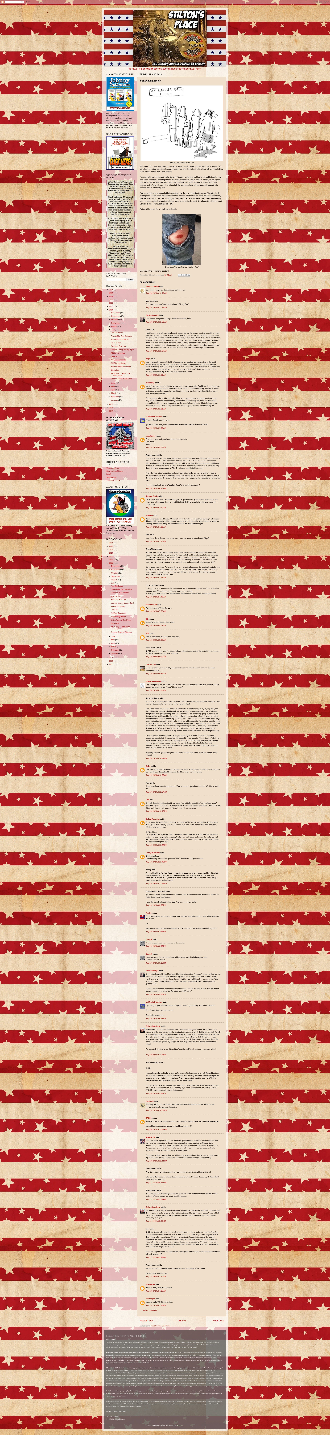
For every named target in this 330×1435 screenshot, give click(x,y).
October (114, 320)
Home (182, 1320)
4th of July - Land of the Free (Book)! (120, 374)
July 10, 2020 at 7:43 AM (156, 541)
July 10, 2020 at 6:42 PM (156, 1018)
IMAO (108, 474)
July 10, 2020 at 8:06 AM (156, 626)
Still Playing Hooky (118, 363)
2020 (111, 310)
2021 (111, 306)
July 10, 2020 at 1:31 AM (156, 375)
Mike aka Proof (152, 287)
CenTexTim (151, 665)
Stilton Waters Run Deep (121, 367)
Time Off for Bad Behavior (121, 336)
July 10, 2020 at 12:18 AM (156, 308)
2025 (111, 293)
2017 (111, 411)
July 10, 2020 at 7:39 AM (156, 527)
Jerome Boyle (152, 496)
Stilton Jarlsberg (153, 1026)
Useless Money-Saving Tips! (122, 350)
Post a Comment (150, 1310)
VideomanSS (151, 605)
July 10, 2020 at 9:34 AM (156, 674)
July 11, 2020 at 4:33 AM (156, 1183)
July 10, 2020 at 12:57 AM (156, 351)
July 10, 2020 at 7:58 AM (156, 611)
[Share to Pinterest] (189, 275)
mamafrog (150, 383)
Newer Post (146, 1320)
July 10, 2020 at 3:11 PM (156, 963)
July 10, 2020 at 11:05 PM (156, 1129)
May (113, 386)
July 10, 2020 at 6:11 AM (156, 488)
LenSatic (150, 1101)
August (114, 326)
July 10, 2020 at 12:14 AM (156, 293)
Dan (147, 800)
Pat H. (148, 913)
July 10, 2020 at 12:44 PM (156, 845)
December (115, 313)
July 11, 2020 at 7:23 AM (156, 1199)
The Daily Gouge (113, 480)
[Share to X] (184, 275)
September (116, 323)
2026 (111, 290)
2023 (111, 300)
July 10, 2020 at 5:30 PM (156, 994)
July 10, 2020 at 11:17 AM (156, 792)
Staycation (115, 370)
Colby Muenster (153, 819)
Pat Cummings (152, 315)
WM (147, 633)
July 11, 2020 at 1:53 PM (156, 1257)
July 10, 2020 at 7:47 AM (156, 578)
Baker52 (149, 515)
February (115, 397)
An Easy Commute (118, 360)
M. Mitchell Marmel (154, 417)
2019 (111, 404)
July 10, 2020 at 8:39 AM (156, 640)
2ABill (148, 1118)
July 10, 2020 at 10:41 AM (156, 758)
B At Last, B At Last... (119, 346)
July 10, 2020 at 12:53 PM (156, 884)
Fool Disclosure (117, 333)
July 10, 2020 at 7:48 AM (156, 597)
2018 (111, 408)
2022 (111, 303)
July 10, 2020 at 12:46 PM (156, 862)
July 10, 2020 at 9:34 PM (156, 1093)
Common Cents (112, 468)
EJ (147, 619)
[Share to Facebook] (186, 275)
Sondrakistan (111, 477)
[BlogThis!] (181, 275)
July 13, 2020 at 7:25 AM (156, 1291)
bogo (148, 359)
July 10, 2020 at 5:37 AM (156, 447)
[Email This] (179, 275)
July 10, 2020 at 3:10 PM (156, 946)
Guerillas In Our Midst (120, 339)
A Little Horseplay (118, 353)
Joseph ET (150, 1137)
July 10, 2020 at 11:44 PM (156, 1161)
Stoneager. (150, 1284)
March (114, 393)
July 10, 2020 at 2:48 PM (156, 932)
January (114, 400)
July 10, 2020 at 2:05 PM (156, 905)
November (115, 316)
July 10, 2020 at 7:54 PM (156, 1055)
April (113, 390)
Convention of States (114, 471)
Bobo (148, 766)
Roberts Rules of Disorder (121, 379)
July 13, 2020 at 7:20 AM (156, 1277)
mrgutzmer (150, 436)
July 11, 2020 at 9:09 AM (156, 1221)
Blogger (179, 1425)
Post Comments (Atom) (160, 1326)
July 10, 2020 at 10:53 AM (156, 775)
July (113, 330)
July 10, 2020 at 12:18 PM (156, 811)
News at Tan (116, 343)
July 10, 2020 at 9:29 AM (156, 657)
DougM (149, 940)
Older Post (218, 1320)
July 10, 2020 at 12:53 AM (156, 322)
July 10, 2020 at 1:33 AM (156, 428)
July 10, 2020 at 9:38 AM (156, 690)
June (113, 383)
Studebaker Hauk (153, 681)
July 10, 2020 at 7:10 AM (156, 508)
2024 (111, 296)
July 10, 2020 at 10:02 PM (156, 1110)
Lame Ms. (115, 356)
